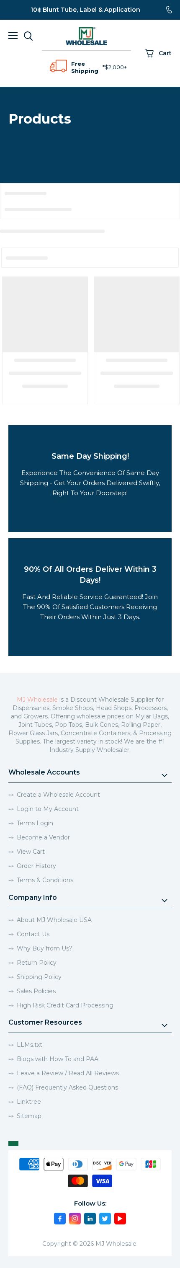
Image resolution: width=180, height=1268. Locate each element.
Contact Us (33, 934)
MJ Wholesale (37, 699)
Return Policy (37, 962)
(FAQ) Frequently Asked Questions (67, 1087)
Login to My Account (48, 809)
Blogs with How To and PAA (57, 1059)
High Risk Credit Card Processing (65, 1005)
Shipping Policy (39, 977)
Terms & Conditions (45, 880)
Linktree (29, 1101)
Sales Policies (36, 991)
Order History (36, 866)
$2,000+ (116, 67)
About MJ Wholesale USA (54, 920)
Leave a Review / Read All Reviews (68, 1073)
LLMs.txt (29, 1044)
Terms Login (35, 823)
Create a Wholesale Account (58, 794)
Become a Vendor (43, 837)
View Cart (31, 851)
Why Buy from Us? (44, 948)
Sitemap (29, 1116)
